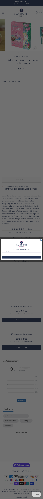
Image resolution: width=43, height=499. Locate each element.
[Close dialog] (41, 240)
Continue (21, 257)
